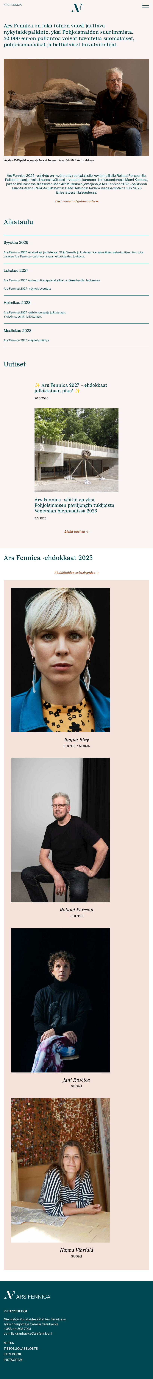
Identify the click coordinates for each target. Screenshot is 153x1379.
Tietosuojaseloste (21, 1348)
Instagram (13, 1360)
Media (9, 1343)
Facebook (12, 1354)
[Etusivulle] (13, 5)
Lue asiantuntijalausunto (75, 201)
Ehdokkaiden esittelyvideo (74, 573)
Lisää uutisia (76, 531)
